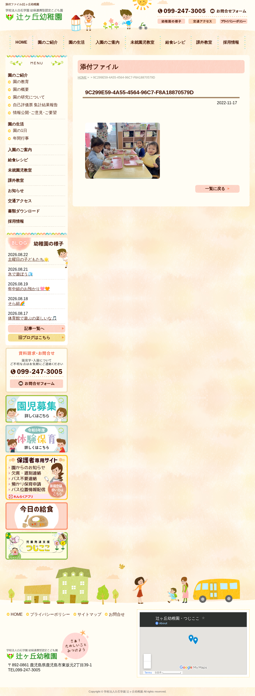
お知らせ (16, 190)
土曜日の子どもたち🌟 (28, 259)
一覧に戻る (215, 188)
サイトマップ (89, 614)
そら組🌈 (16, 303)
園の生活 (77, 42)
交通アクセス (20, 201)
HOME (21, 42)
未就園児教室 (142, 42)
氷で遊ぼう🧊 (20, 274)
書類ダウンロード (24, 211)
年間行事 (21, 138)
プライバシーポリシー (50, 614)
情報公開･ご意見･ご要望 (35, 112)
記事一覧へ (34, 328)
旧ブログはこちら (34, 337)
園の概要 (21, 89)
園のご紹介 (48, 42)
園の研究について (29, 97)
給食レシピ (175, 42)
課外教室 (204, 42)
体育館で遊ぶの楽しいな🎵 (32, 318)
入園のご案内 (108, 42)
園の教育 (21, 82)
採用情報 (231, 42)
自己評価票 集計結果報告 (35, 105)
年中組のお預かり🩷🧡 (29, 289)
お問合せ (117, 614)
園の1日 (20, 130)
